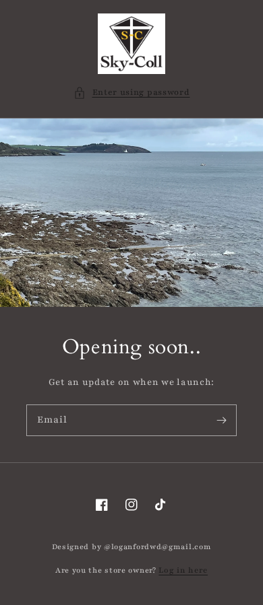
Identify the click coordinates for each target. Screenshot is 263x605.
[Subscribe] (221, 420)
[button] (132, 92)
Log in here (183, 570)
